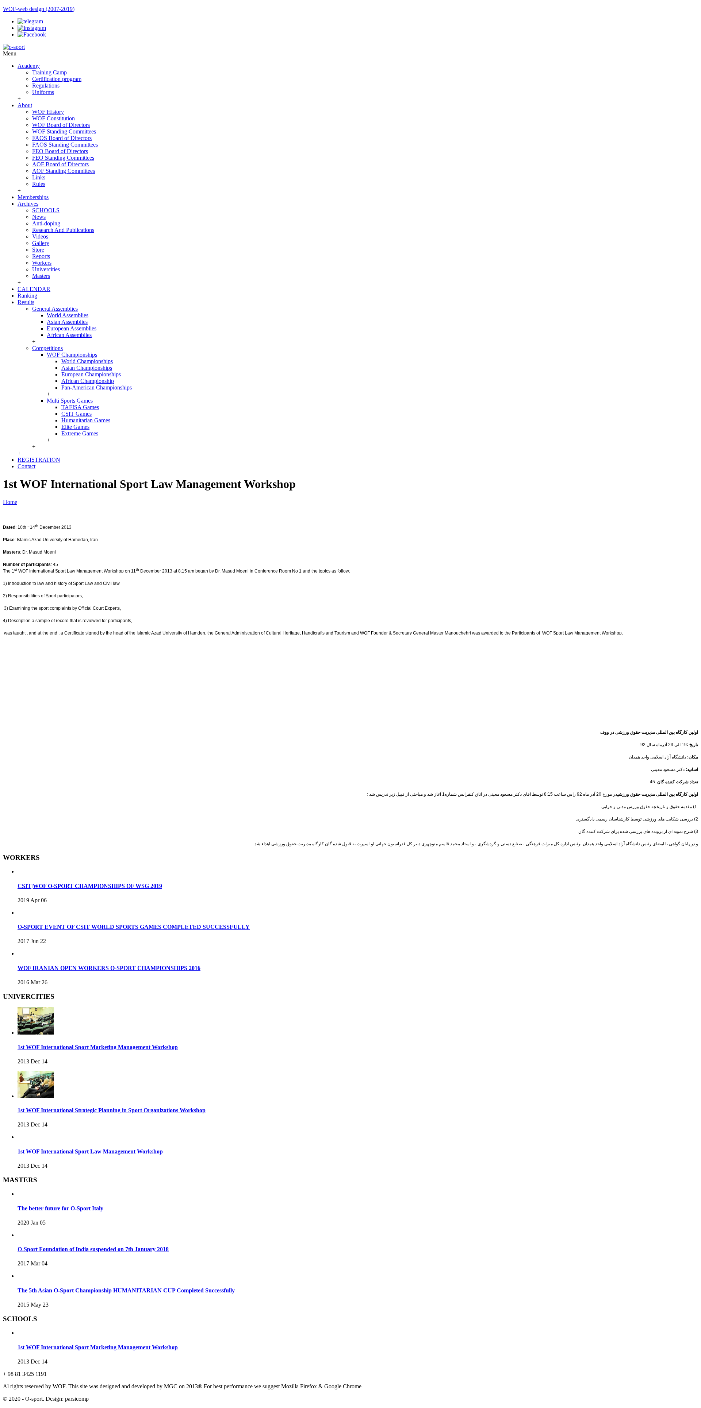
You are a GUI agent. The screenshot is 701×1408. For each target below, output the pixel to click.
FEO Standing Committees (63, 158)
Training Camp (49, 72)
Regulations (46, 85)
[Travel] (14, 47)
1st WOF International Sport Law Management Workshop (90, 1151)
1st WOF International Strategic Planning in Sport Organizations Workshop (112, 1110)
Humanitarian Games (85, 420)
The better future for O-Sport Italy (60, 1208)
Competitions (47, 348)
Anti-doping (46, 223)
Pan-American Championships (96, 387)
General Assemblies (55, 309)
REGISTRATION (39, 460)
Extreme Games (79, 433)
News (39, 217)
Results (26, 302)
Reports (41, 256)
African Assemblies (69, 335)
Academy (29, 66)
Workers (41, 263)
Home (10, 502)
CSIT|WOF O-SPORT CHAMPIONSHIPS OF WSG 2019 (90, 886)
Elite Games (75, 427)
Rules (38, 184)
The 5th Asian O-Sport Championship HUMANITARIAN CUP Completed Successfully (126, 1290)
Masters (41, 276)
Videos (40, 236)
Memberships (33, 197)
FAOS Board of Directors (62, 138)
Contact (26, 466)
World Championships (87, 361)
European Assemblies (71, 328)
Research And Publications (63, 230)
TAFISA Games (80, 407)
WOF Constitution (53, 118)
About (25, 105)
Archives (28, 204)
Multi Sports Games (70, 400)
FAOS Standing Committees (65, 144)
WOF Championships (72, 355)
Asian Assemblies (67, 322)
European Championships (91, 374)
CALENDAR (34, 289)
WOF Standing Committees (64, 131)
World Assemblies (67, 315)
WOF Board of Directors (61, 125)
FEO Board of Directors (60, 151)
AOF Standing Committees (63, 171)
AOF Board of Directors (60, 164)
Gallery (40, 243)
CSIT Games (76, 414)
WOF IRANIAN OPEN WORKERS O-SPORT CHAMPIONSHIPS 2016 (109, 968)
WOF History (48, 112)
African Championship (87, 381)
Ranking (27, 295)
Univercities (46, 269)
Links (38, 177)
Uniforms (43, 92)
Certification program (56, 79)
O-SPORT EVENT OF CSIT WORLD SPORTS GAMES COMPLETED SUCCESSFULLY (134, 927)
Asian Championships (86, 368)
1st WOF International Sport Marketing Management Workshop (98, 1047)
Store (38, 250)
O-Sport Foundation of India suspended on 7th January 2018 (93, 1249)
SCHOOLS (46, 210)
